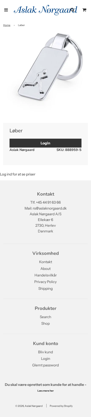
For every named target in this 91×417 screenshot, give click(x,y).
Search (45, 317)
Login (45, 143)
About (45, 268)
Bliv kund (45, 352)
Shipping (45, 288)
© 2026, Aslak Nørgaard (29, 405)
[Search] (72, 10)
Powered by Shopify (61, 405)
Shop (45, 323)
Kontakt (45, 262)
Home (6, 25)
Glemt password (45, 365)
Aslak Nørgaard (22, 150)
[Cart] (84, 10)
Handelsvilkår (45, 275)
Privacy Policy (45, 282)
